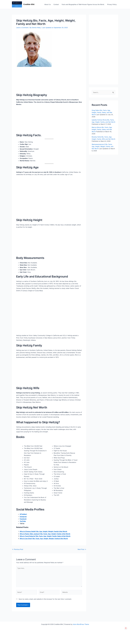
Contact (56, 4)
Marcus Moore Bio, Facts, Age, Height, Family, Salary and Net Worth (102, 129)
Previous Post (17, 549)
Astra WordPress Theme (81, 624)
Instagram (23, 516)
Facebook (23, 519)
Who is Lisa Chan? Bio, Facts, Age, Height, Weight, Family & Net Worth (44, 538)
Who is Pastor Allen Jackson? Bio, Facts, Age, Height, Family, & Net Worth (45, 534)
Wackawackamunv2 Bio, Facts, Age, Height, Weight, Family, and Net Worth (102, 146)
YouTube (23, 521)
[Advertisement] (49, 80)
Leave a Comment (22, 27)
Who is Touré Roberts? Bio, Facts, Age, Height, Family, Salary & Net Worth (45, 536)
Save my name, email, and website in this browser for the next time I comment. (45, 599)
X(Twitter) (23, 514)
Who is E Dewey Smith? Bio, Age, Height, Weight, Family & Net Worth (43, 531)
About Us (47, 4)
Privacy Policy (112, 4)
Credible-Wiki (28, 4)
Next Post (82, 549)
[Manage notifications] (125, 628)
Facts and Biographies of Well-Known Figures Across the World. (83, 4)
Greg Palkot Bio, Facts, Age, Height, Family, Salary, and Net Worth (102, 112)
